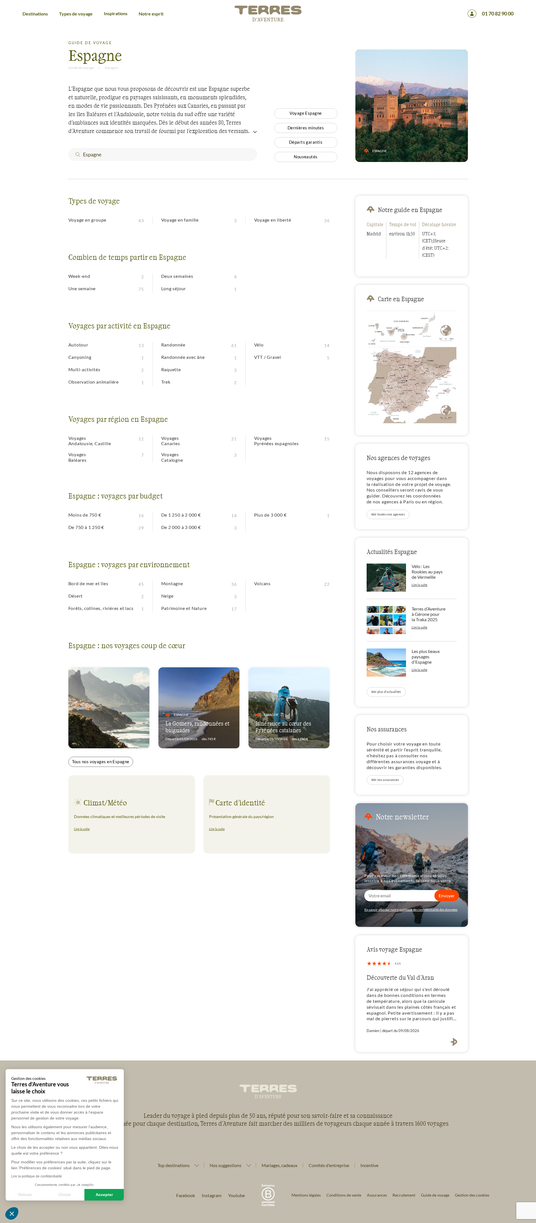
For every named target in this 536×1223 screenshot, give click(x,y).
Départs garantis (305, 142)
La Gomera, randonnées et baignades (197, 726)
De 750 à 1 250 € (86, 527)
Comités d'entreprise (329, 1165)
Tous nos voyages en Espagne (100, 761)
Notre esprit (151, 13)
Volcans (262, 583)
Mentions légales (306, 1195)
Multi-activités (84, 369)
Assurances (377, 1195)
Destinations (35, 13)
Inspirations (115, 13)
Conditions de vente (343, 1195)
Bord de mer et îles (88, 583)
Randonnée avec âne (183, 357)
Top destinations (174, 1165)
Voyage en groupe (87, 219)
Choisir (65, 1194)
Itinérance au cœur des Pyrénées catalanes (283, 726)
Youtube (236, 1195)
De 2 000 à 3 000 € (181, 527)
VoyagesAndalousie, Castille (89, 440)
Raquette (171, 369)
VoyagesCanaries (170, 440)
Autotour (78, 344)
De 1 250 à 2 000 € (181, 514)
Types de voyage (76, 13)
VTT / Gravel (267, 357)
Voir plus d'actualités (386, 691)
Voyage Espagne (306, 113)
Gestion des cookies (472, 1195)
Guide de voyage (81, 68)
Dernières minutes (306, 127)
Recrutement (404, 1195)
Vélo (259, 344)
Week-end (79, 276)
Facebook (185, 1195)
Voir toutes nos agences (388, 514)
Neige (167, 595)
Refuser (25, 1194)
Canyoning (79, 357)
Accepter (104, 1194)
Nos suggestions (225, 1165)
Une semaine (82, 288)
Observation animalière (93, 381)
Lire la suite (82, 829)
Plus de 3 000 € (270, 514)
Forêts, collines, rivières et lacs (101, 608)
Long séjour (173, 288)
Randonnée (173, 344)
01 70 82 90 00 (497, 13)
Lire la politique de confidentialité (36, 1176)
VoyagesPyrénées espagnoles (276, 440)
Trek (166, 381)
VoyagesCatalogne (172, 457)
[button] (12, 1213)
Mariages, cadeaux (279, 1165)
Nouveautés (306, 156)
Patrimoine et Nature (184, 608)
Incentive (369, 1165)
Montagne (172, 583)
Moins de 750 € (84, 514)
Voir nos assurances (385, 779)
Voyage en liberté (272, 219)
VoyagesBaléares (77, 457)
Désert (75, 595)
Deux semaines (177, 276)
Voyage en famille (180, 219)
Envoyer (447, 895)
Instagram (211, 1195)
